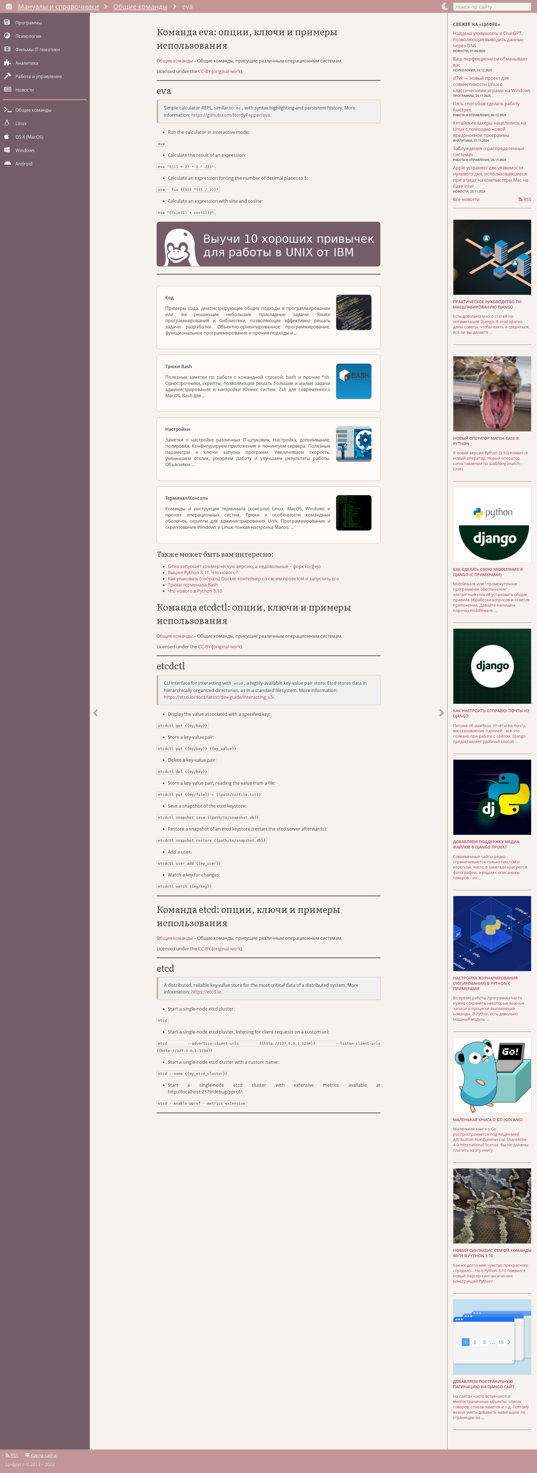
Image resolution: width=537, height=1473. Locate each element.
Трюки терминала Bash (193, 585)
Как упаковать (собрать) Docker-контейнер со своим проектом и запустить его (253, 579)
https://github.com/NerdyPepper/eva (230, 115)
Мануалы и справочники (58, 6)
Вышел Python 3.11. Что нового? (203, 572)
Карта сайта (43, 1455)
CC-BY (204, 71)
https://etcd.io (206, 992)
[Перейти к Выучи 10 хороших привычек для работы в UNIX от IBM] (268, 245)
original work (227, 71)
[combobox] (492, 6)
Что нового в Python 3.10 (195, 591)
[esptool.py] (95, 731)
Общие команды (140, 6)
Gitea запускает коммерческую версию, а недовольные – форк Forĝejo (244, 566)
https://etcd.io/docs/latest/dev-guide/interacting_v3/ (219, 697)
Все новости (466, 199)
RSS (526, 199)
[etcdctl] (441, 731)
